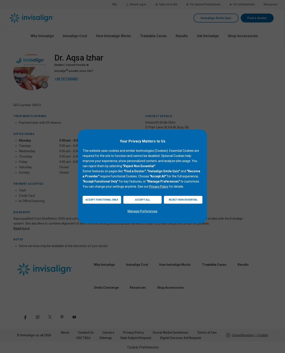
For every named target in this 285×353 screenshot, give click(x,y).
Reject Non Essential (183, 199)
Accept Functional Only (102, 199)
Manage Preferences (142, 211)
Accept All (142, 199)
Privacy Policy (158, 186)
